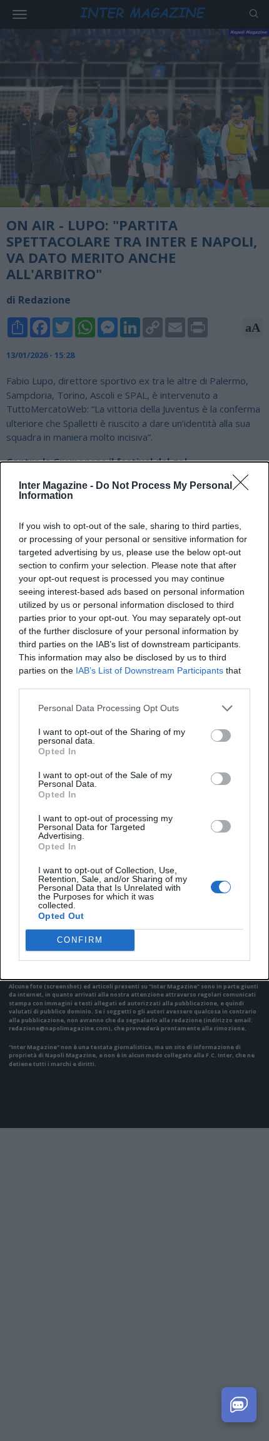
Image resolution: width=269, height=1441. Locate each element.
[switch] (221, 735)
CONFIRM (80, 940)
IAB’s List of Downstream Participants (149, 670)
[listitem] (134, 708)
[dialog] (134, 721)
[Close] (244, 486)
